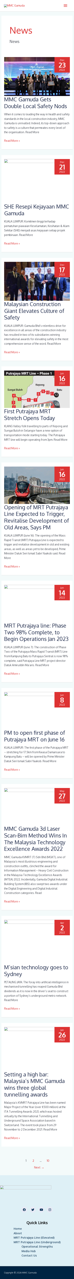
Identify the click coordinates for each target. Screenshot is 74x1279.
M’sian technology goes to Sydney (36, 970)
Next (39, 1167)
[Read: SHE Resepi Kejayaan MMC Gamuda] (37, 180)
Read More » (12, 140)
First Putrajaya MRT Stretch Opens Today (29, 414)
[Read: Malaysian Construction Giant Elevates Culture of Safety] (37, 281)
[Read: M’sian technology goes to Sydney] (37, 941)
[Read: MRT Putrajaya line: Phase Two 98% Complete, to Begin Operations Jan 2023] (37, 603)
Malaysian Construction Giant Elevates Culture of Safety (34, 311)
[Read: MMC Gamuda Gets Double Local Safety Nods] (37, 76)
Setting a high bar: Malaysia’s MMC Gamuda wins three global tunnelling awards (34, 1084)
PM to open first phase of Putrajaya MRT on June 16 (34, 736)
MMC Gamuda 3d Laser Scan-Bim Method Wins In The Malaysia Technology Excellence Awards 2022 (35, 838)
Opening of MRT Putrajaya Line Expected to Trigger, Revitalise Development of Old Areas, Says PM (36, 517)
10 (48, 1160)
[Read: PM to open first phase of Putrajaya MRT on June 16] (37, 710)
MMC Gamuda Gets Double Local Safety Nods (35, 102)
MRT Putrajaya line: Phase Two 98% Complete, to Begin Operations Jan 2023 (36, 632)
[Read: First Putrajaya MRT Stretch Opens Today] (37, 389)
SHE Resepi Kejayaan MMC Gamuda (36, 209)
